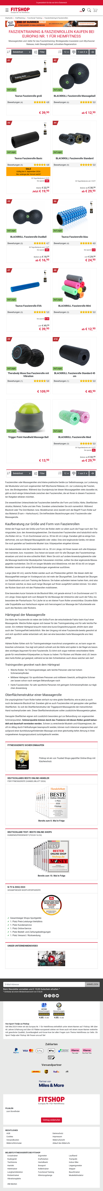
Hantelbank (43, 1162)
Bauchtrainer (74, 1172)
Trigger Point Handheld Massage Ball (28, 437)
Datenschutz (58, 1133)
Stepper (72, 1169)
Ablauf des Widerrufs (61, 1143)
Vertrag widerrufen (51, 1120)
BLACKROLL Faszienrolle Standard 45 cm (74, 375)
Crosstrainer (12, 1156)
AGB (8, 1133)
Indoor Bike (73, 1162)
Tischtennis (12, 1162)
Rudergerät (12, 1159)
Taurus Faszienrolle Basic (28, 158)
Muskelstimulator (76, 1175)
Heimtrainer (12, 1169)
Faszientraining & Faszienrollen (56, 18)
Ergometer (42, 1156)
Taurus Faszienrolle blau (74, 236)
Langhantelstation (15, 1172)
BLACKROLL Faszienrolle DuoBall (28, 236)
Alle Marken (12, 1184)
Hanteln (10, 1165)
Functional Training (34, 18)
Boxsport (42, 1165)
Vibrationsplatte (14, 1179)
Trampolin (73, 1159)
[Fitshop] (20, 10)
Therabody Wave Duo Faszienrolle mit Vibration (28, 375)
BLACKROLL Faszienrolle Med (74, 437)
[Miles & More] (51, 1083)
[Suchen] (89, 10)
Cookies (9, 1136)
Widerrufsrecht (59, 1140)
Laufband (73, 1156)
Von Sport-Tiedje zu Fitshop (17, 1024)
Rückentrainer (13, 1175)
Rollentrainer (43, 1169)
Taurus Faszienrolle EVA (28, 305)
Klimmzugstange (45, 1175)
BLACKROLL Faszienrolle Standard (74, 158)
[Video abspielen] (51, 959)
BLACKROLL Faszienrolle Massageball (74, 95)
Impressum (57, 1136)
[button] (92, 52)
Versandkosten (12, 1140)
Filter (42, 52)
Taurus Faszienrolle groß (28, 95)
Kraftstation (43, 1159)
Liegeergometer (75, 1165)
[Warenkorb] (96, 10)
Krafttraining (20, 18)
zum (13, 1111)
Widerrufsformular (14, 1143)
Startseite (9, 18)
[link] (22, 760)
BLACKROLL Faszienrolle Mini (74, 305)
